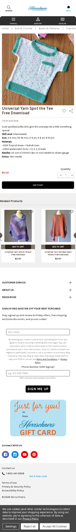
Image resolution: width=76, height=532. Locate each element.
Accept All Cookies (55, 526)
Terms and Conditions (46, 359)
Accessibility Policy (13, 490)
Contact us (8, 468)
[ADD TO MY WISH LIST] (31, 212)
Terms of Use (9, 483)
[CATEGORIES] (13, 20)
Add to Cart (18, 247)
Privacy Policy (30, 518)
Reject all (30, 526)
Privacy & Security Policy (16, 487)
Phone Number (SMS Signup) (37, 366)
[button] (38, 417)
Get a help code (38, 476)
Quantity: (66, 169)
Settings (10, 526)
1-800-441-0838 (15, 473)
